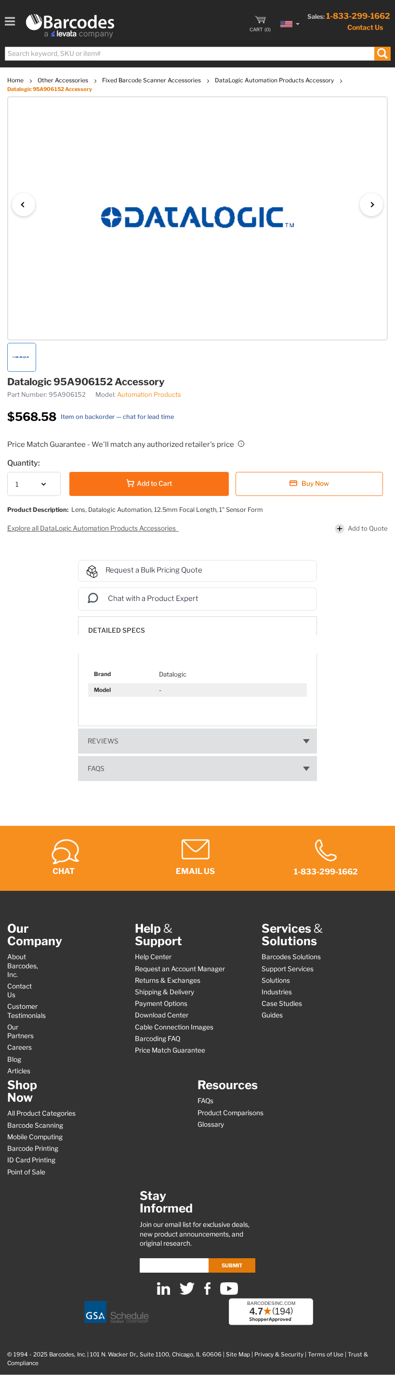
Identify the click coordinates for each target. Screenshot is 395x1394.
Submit (232, 1265)
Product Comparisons (230, 1113)
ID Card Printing (31, 1160)
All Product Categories (41, 1113)
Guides (272, 1015)
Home (16, 80)
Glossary (211, 1124)
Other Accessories (64, 80)
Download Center (161, 1015)
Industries (277, 992)
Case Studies (282, 1003)
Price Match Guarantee (170, 1050)
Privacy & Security (278, 1354)
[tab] (197, 625)
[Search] (382, 54)
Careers (19, 1047)
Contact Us (365, 27)
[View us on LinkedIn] (163, 1292)
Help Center (153, 957)
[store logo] (70, 26)
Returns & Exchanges (167, 980)
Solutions (276, 980)
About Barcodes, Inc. (22, 965)
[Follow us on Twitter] (187, 1292)
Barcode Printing (32, 1148)
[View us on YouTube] (229, 1292)
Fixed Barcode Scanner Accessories (152, 80)
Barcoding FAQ (157, 1038)
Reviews (103, 741)
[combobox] (197, 54)
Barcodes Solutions (291, 957)
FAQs (96, 768)
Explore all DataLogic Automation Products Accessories (92, 528)
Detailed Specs (116, 630)
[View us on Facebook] (207, 1292)
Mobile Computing (35, 1137)
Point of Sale (26, 1172)
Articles (18, 1071)
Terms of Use (325, 1354)
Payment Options (161, 1003)
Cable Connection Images (174, 1027)
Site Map (238, 1354)
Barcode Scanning (35, 1125)
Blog (14, 1059)
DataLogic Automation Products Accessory (275, 80)
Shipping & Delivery (164, 992)
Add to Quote (368, 528)
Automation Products (149, 394)
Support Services (288, 969)
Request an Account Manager (180, 969)
